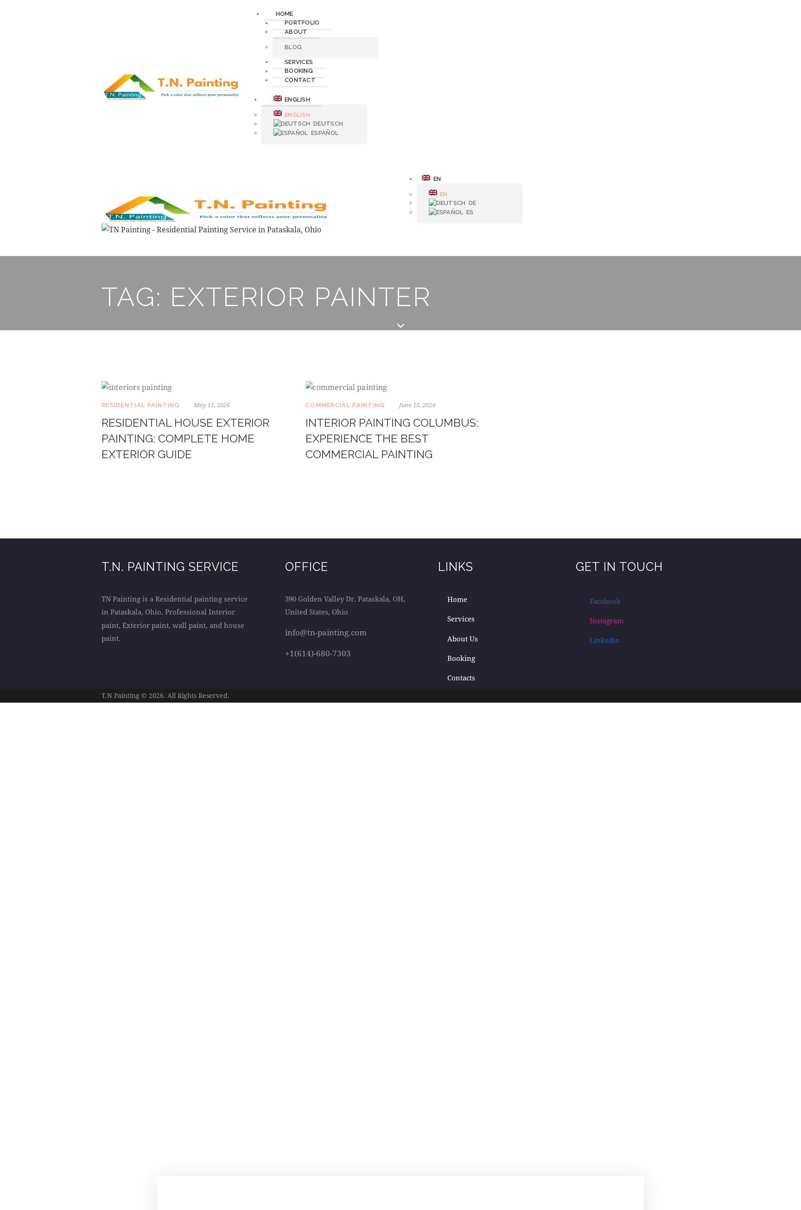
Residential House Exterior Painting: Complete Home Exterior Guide (185, 438)
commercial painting (345, 405)
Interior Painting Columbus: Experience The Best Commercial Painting (391, 438)
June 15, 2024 (417, 405)
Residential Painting (141, 405)
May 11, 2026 (212, 405)
